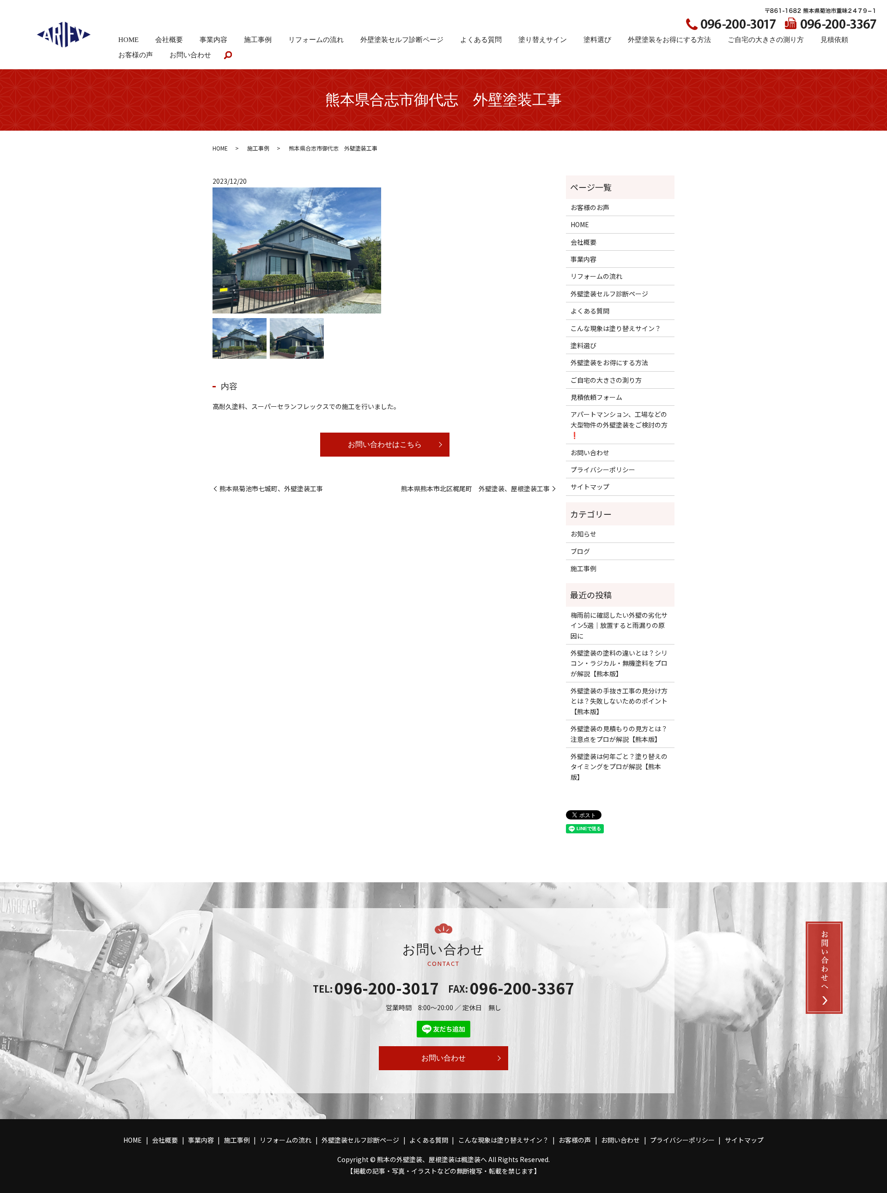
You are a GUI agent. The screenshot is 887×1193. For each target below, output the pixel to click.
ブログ (580, 551)
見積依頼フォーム (596, 397)
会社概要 (169, 39)
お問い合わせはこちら (385, 444)
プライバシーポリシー (603, 469)
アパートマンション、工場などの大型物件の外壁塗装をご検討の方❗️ (619, 425)
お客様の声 (135, 55)
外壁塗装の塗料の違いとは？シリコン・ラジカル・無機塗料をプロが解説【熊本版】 (619, 663)
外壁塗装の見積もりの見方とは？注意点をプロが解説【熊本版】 (619, 733)
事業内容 (213, 39)
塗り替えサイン (542, 39)
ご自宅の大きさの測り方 (766, 39)
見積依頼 (834, 39)
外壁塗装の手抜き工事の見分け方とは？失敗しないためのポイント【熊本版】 (619, 701)
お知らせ (583, 533)
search (232, 56)
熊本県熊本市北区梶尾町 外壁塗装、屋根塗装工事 (475, 488)
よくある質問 (481, 39)
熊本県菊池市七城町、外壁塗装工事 (271, 488)
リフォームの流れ (316, 39)
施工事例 (258, 39)
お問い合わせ (190, 55)
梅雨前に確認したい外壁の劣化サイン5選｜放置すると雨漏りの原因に (619, 625)
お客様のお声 (590, 207)
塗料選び (597, 39)
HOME (128, 39)
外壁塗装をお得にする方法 (669, 39)
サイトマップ (590, 486)
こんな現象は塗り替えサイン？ (616, 328)
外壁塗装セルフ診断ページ (402, 39)
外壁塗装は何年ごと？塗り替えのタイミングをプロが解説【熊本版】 (619, 767)
